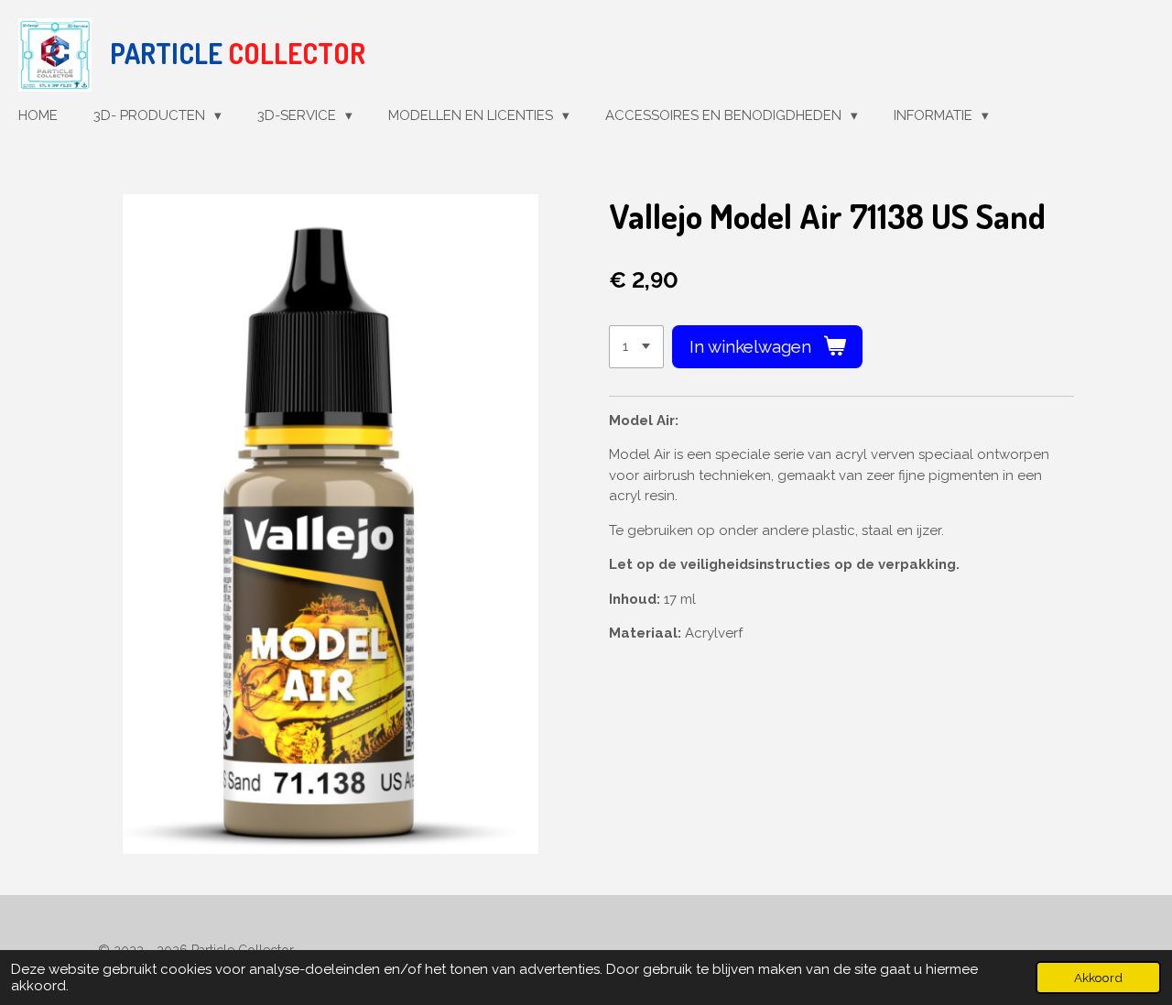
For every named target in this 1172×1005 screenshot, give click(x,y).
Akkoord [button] (1098, 977)
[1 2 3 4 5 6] (636, 346)
